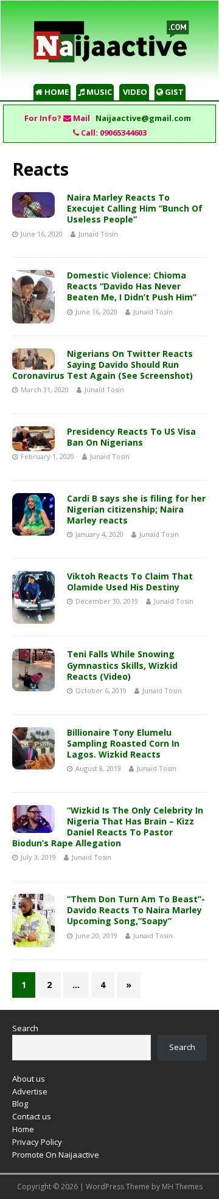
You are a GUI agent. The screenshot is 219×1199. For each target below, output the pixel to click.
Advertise (29, 1091)
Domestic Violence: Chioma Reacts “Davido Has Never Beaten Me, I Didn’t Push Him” (131, 286)
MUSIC (98, 91)
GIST (173, 91)
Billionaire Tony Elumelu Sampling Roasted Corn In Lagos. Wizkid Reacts (123, 743)
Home (23, 1129)
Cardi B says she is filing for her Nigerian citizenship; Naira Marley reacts (136, 509)
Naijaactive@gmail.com (143, 117)
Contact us (31, 1116)
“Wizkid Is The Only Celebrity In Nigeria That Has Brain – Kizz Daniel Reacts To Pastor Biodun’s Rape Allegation (107, 826)
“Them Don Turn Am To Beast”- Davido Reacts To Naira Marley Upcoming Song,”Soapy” (136, 910)
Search (25, 1028)
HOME (56, 91)
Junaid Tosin (98, 233)
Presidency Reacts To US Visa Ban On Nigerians (131, 437)
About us (28, 1078)
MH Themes (182, 1186)
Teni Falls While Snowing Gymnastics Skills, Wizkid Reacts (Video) (122, 665)
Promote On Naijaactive (55, 1154)
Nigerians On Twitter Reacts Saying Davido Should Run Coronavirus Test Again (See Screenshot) (102, 364)
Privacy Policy (37, 1141)
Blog (20, 1103)
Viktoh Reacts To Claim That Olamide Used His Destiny (130, 581)
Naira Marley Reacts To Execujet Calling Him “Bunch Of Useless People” (135, 208)
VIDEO (134, 91)
